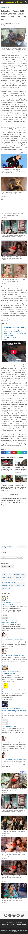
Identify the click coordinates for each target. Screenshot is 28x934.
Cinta (3, 577)
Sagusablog (21, 582)
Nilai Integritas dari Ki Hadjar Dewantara (13, 655)
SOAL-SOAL (11, 580)
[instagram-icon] (14, 915)
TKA (23, 585)
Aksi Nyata (4, 585)
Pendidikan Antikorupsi (19, 574)
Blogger (4, 588)
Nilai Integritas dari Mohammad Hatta (12, 639)
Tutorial (4, 580)
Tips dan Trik (19, 580)
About (6, 922)
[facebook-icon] (5, 915)
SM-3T (10, 574)
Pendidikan (9, 577)
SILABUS (14, 582)
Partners (18, 924)
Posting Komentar (5, 25)
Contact (24, 924)
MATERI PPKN (17, 577)
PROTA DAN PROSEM (14, 585)
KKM (9, 588)
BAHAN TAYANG (6, 582)
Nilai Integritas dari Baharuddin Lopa (12, 743)
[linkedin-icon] (22, 915)
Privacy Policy (19, 922)
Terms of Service (6, 924)
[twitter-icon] (10, 915)
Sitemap (13, 924)
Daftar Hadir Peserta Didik (9, 726)
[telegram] (24, 452)
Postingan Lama (22, 547)
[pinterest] (14, 452)
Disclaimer (11, 922)
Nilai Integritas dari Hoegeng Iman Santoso (14, 759)
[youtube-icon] (18, 915)
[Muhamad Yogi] (14, 2)
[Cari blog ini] (26, 2)
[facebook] (3, 452)
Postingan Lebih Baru (7, 547)
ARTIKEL (4, 574)
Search (20, 557)
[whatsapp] (19, 452)
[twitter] (8, 452)
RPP (24, 577)
